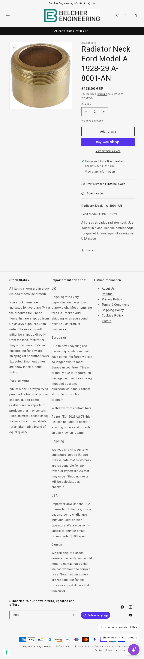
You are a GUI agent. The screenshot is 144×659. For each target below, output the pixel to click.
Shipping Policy (113, 310)
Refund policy (63, 646)
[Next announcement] (137, 31)
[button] (8, 15)
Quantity (86, 104)
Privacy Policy (112, 299)
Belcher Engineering (39, 646)
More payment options (108, 151)
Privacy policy (83, 646)
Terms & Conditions (116, 304)
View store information (100, 171)
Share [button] (89, 250)
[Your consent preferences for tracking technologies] (6, 652)
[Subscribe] (72, 615)
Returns (107, 294)
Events (107, 321)
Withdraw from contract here (72, 408)
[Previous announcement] (7, 31)
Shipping (102, 94)
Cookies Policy (112, 315)
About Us (108, 288)
